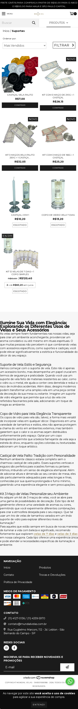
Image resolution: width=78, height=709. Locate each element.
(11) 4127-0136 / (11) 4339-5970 (26, 618)
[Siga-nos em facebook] (14, 648)
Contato (9, 574)
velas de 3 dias (67, 534)
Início (6, 31)
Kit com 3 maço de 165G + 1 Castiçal (58, 156)
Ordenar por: (9, 38)
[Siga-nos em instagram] (6, 648)
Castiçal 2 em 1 (20, 215)
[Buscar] (33, 23)
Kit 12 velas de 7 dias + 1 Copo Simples (20, 273)
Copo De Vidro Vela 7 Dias (58, 215)
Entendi (39, 704)
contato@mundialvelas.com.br (27, 624)
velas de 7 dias (44, 534)
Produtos (45, 567)
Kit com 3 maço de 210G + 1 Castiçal (58, 96)
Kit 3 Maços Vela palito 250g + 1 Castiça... (20, 156)
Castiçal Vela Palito (20, 94)
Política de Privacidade (18, 582)
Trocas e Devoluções (52, 574)
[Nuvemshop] (39, 679)
